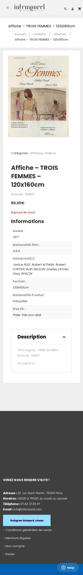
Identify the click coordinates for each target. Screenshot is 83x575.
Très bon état (31, 315)
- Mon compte (14, 546)
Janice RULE (21, 264)
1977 (16, 237)
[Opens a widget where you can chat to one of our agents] (68, 568)
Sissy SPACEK (22, 273)
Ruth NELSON (35, 269)
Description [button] (32, 336)
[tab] (41, 336)
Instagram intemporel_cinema (27, 520)
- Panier (9, 554)
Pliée (16, 315)
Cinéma (40, 34)
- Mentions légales (17, 538)
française (20, 301)
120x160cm (20, 287)
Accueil (20, 34)
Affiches (60, 34)
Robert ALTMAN (43, 264)
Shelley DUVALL (57, 269)
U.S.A (16, 251)
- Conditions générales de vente (27, 530)
